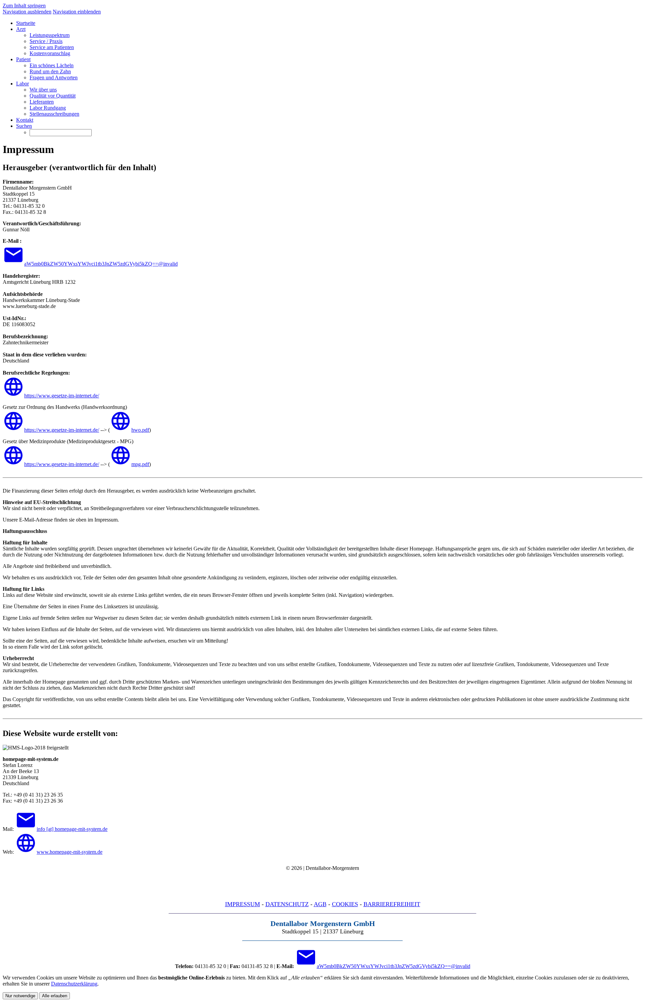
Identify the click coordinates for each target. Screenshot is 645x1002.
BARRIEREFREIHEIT (391, 904)
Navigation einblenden (77, 11)
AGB (320, 904)
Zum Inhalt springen (24, 5)
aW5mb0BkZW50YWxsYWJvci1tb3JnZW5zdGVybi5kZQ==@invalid (101, 264)
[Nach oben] (322, 885)
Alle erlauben (54, 995)
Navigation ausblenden (27, 11)
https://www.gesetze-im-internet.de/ (61, 395)
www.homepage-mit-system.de (69, 852)
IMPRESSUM (242, 904)
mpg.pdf (140, 464)
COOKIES (345, 904)
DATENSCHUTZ (287, 904)
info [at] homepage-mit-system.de (72, 829)
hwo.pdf (140, 430)
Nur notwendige (20, 995)
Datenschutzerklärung (74, 984)
